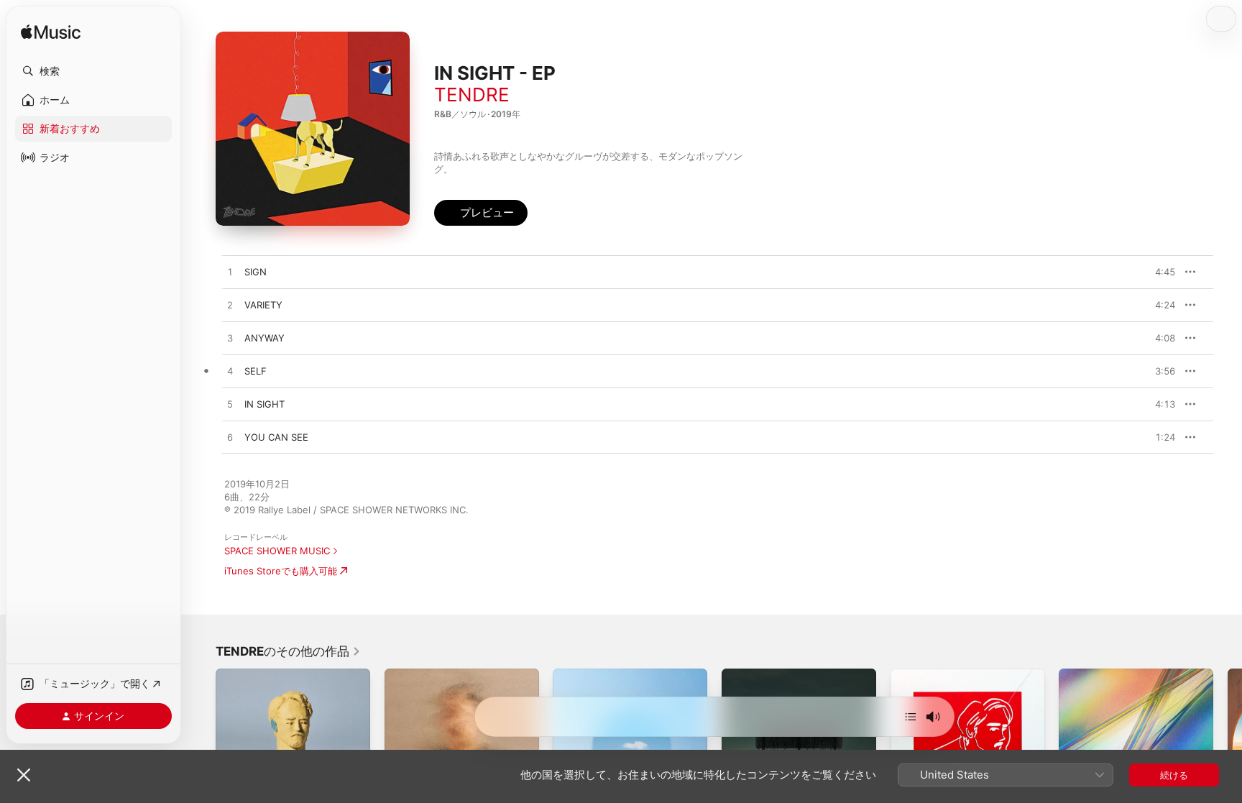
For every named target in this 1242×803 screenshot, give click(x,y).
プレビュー (1157, 271)
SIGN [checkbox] (255, 271)
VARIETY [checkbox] (263, 305)
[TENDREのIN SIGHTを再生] (230, 404)
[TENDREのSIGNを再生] (230, 272)
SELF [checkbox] (255, 371)
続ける (1174, 775)
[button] (93, 71)
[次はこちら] (910, 717)
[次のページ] (1228, 745)
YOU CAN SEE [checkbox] (276, 437)
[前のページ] (201, 745)
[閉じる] (23, 774)
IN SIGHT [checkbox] (264, 404)
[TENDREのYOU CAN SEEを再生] (230, 437)
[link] (288, 651)
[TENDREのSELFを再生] (230, 371)
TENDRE (472, 94)
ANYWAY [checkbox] (264, 338)
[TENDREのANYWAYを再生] (230, 338)
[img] (50, 32)
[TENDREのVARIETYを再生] (230, 305)
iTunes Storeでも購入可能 (280, 571)
